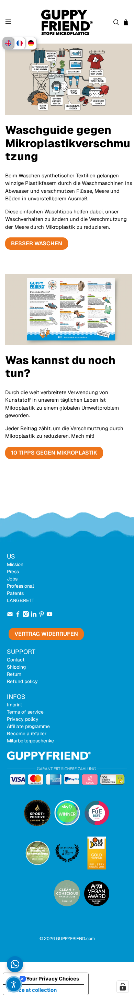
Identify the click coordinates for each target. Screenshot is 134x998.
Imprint (14, 705)
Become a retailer (26, 733)
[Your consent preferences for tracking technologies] (123, 987)
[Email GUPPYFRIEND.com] (10, 615)
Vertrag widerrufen (46, 633)
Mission (15, 564)
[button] (13, 984)
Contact (15, 660)
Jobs (12, 579)
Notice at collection (32, 990)
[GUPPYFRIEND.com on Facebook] (18, 615)
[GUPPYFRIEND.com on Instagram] (26, 615)
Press (13, 571)
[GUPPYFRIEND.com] (67, 22)
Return (14, 674)
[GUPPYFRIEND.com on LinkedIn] (34, 615)
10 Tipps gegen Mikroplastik (54, 452)
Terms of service (25, 712)
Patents (15, 593)
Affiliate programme (28, 726)
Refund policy (22, 681)
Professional (20, 586)
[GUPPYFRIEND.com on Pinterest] (41, 615)
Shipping (16, 667)
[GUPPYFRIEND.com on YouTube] (49, 615)
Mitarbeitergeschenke (30, 741)
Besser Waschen (36, 243)
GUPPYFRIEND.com (75, 938)
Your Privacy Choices (52, 978)
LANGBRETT (20, 600)
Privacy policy (22, 719)
